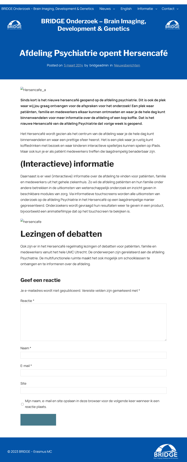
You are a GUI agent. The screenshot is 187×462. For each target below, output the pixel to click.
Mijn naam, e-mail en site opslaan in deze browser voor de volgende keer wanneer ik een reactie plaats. (92, 404)
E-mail (26, 365)
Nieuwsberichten (127, 65)
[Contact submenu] (178, 9)
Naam (25, 348)
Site (23, 383)
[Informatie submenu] (156, 9)
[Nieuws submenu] (114, 9)
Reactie (27, 300)
